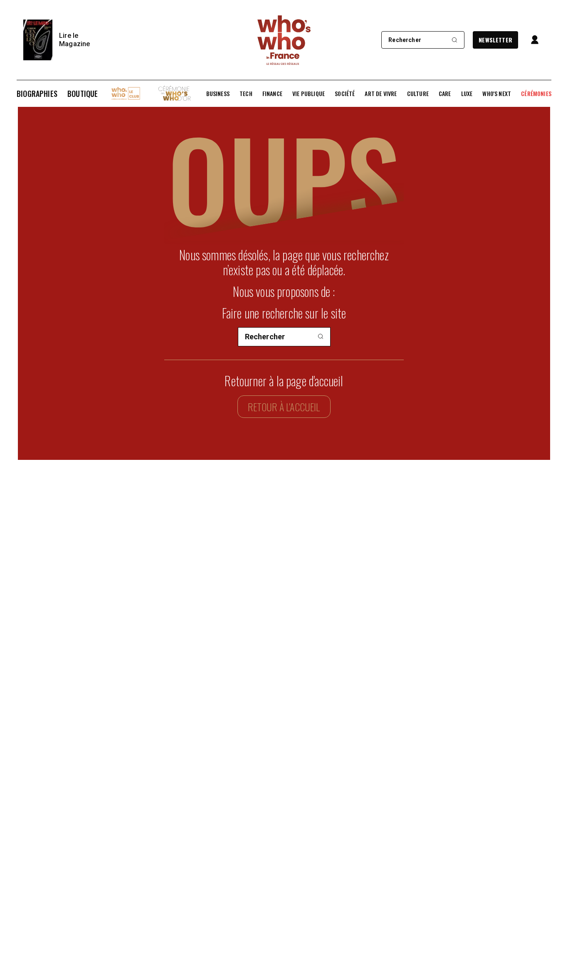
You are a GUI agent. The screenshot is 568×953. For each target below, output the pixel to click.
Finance (272, 93)
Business (218, 93)
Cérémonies (536, 93)
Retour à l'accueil (284, 406)
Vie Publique (308, 93)
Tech (246, 93)
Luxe (467, 93)
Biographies (37, 93)
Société (345, 93)
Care (445, 93)
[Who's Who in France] (284, 40)
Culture (418, 93)
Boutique (82, 93)
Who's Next (496, 93)
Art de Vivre (381, 93)
